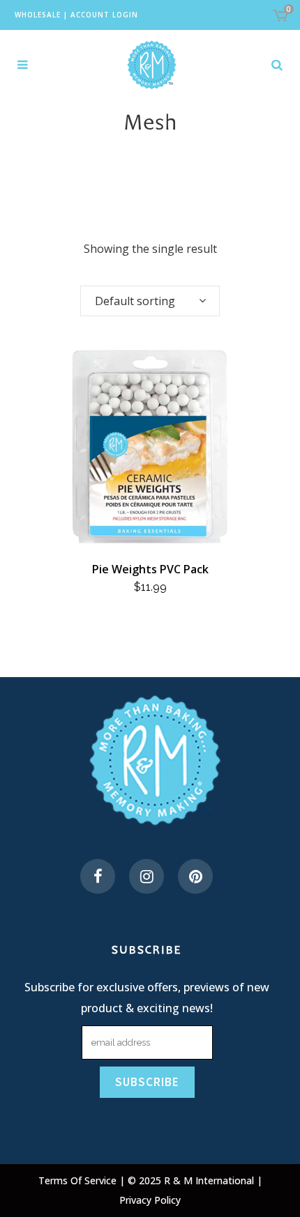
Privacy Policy (150, 1200)
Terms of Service (78, 1180)
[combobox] (150, 301)
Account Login (104, 15)
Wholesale (38, 15)
